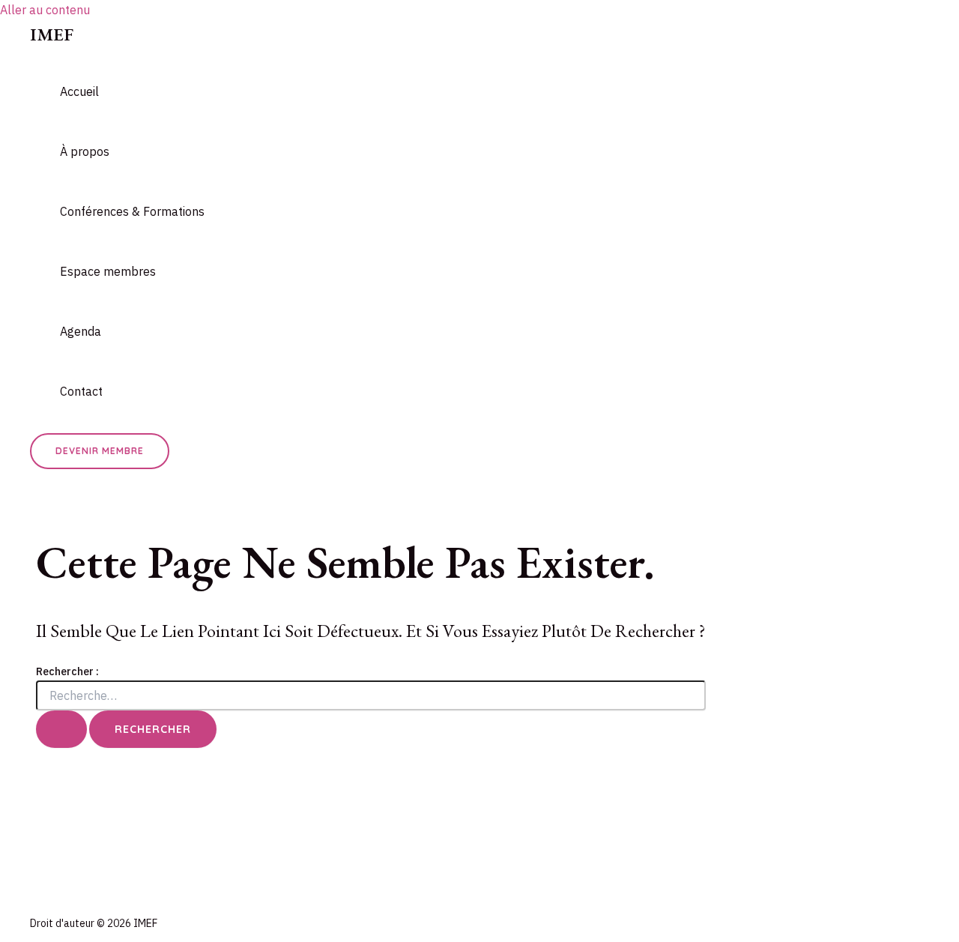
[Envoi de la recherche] (61, 729)
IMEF (51, 34)
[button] (99, 451)
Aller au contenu (45, 9)
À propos (84, 151)
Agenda (80, 331)
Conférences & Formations (132, 211)
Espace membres (108, 271)
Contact (81, 391)
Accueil (79, 91)
